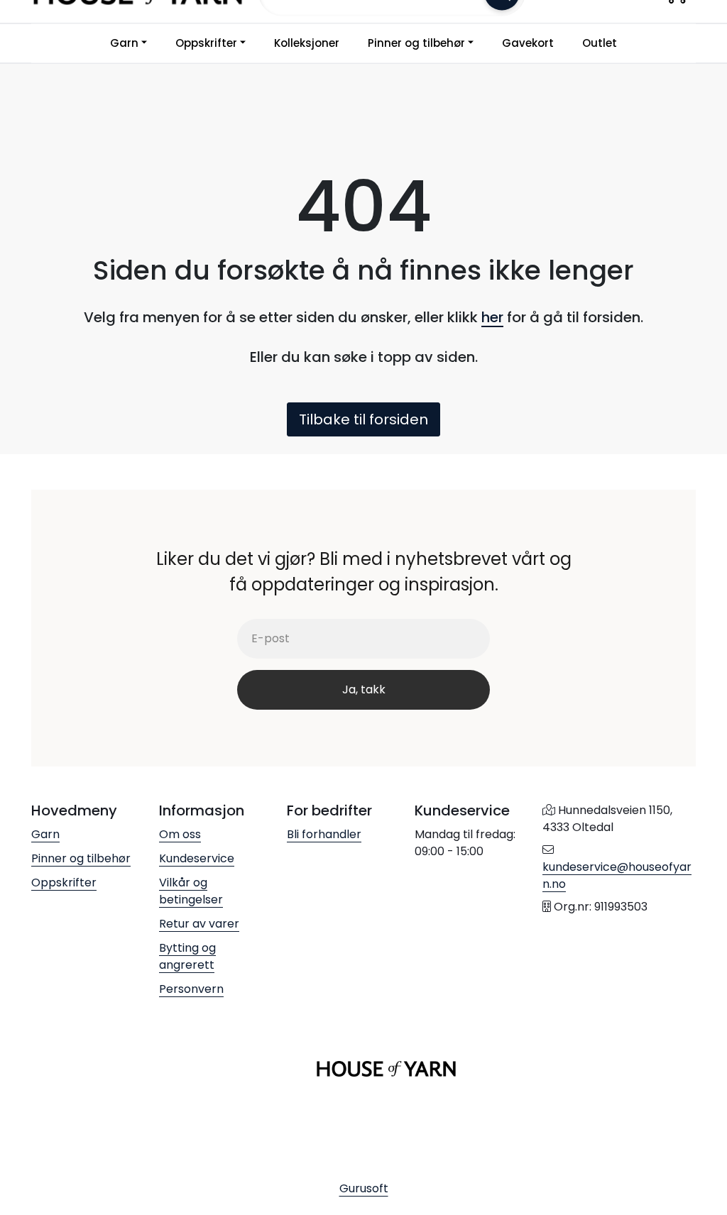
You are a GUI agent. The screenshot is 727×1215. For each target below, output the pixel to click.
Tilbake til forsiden (363, 419)
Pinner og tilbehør (416, 42)
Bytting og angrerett (187, 956)
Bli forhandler (324, 834)
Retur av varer (199, 924)
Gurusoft (363, 1188)
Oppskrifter (206, 42)
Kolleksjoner (306, 42)
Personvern (191, 989)
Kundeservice (196, 858)
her (492, 317)
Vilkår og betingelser (191, 891)
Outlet (599, 42)
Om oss (180, 834)
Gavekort (528, 42)
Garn (124, 42)
